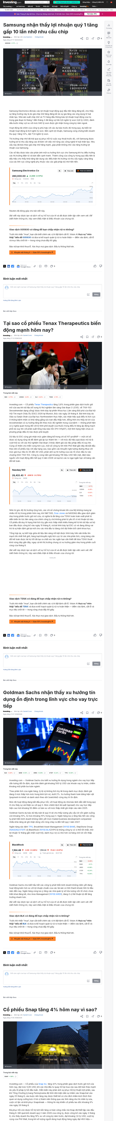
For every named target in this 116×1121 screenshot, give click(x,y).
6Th (26, 183)
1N (30, 183)
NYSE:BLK (45, 830)
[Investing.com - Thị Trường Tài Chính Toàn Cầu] (12, 2)
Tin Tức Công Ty (103, 10)
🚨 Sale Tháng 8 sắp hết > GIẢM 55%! (67, 2)
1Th (22, 183)
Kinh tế (69, 10)
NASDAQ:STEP (17, 830)
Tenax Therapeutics (43, 404)
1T (18, 183)
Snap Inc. (43, 1084)
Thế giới (76, 10)
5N (34, 183)
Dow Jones (59, 513)
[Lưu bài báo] (87, 38)
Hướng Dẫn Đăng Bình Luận (12, 300)
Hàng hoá (52, 10)
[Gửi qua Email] (46, 266)
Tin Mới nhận (9, 10)
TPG (31, 827)
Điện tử (82, 10)
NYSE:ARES (55, 894)
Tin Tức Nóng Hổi (35, 10)
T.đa (39, 183)
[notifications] (107, 2)
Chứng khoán (61, 10)
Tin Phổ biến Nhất (22, 10)
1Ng (14, 183)
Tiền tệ (45, 10)
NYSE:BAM (69, 827)
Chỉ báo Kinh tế (91, 10)
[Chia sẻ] (81, 38)
